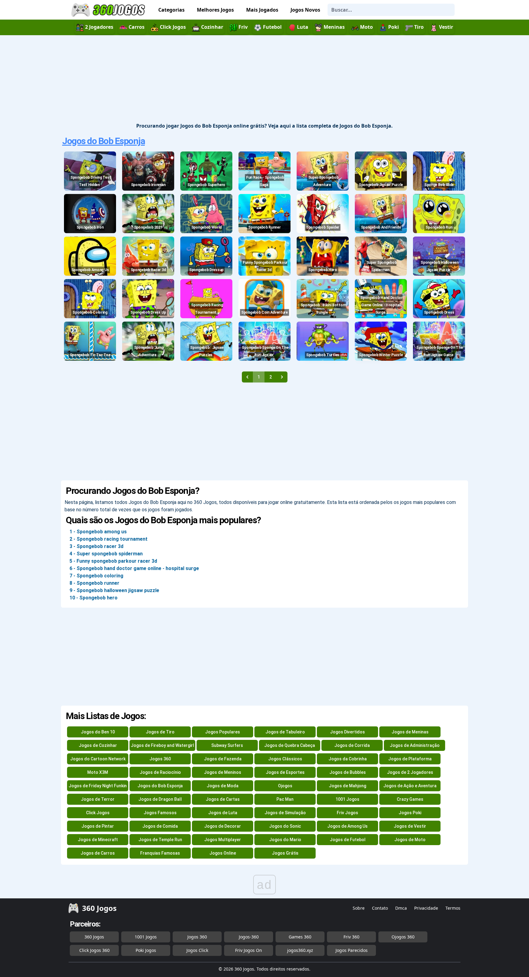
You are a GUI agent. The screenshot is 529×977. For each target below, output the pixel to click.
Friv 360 (351, 937)
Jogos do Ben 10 (98, 731)
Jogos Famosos (160, 812)
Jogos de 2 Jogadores (410, 772)
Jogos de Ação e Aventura (410, 785)
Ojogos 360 (403, 937)
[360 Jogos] (109, 10)
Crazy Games (410, 799)
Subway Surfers (227, 745)
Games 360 (300, 937)
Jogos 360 (160, 758)
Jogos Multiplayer (222, 839)
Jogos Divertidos (347, 731)
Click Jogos (98, 812)
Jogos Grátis (285, 853)
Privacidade (426, 908)
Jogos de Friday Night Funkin (98, 785)
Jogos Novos (305, 9)
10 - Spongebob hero (93, 598)
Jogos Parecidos (352, 950)
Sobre (359, 908)
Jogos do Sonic (285, 826)
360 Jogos (94, 937)
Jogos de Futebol (348, 839)
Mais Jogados (262, 9)
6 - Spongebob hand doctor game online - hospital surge (134, 568)
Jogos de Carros (98, 853)
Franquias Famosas (160, 853)
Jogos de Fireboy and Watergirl (162, 745)
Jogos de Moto (410, 839)
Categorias (171, 9)
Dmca (401, 908)
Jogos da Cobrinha (347, 758)
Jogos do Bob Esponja (103, 141)
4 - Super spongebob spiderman (106, 554)
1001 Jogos (347, 799)
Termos (452, 908)
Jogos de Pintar (97, 826)
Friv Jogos (347, 812)
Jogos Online (222, 853)
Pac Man (285, 799)
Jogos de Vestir (410, 826)
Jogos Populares (222, 731)
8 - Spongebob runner (94, 583)
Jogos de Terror (97, 799)
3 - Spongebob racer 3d (96, 546)
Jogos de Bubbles (347, 772)
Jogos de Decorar (222, 826)
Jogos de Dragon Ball (160, 799)
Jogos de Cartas (223, 799)
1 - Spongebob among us (98, 532)
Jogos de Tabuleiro (285, 731)
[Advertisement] (264, 79)
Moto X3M (97, 772)
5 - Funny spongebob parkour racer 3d (113, 561)
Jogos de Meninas (410, 731)
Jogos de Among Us (347, 826)
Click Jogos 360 (94, 950)
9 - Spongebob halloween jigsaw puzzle (114, 590)
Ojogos (285, 785)
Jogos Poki (410, 812)
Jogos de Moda (222, 785)
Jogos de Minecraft (98, 839)
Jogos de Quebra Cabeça (289, 745)
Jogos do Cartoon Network (98, 758)
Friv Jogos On (248, 950)
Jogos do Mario (285, 839)
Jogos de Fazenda (223, 758)
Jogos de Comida (160, 826)
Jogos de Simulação (285, 812)
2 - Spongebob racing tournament (108, 539)
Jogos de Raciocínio (160, 772)
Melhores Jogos (215, 9)
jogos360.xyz (300, 950)
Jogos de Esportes (285, 772)
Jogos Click (197, 950)
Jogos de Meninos (222, 772)
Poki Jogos (146, 950)
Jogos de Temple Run (160, 839)
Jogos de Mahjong (347, 785)
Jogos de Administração (415, 745)
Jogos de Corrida (352, 745)
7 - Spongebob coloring (96, 576)
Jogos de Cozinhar (98, 745)
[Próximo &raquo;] (281, 376)
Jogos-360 (249, 937)
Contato (380, 908)
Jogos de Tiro (160, 731)
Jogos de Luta (222, 812)
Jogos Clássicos (285, 758)
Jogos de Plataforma (410, 758)
